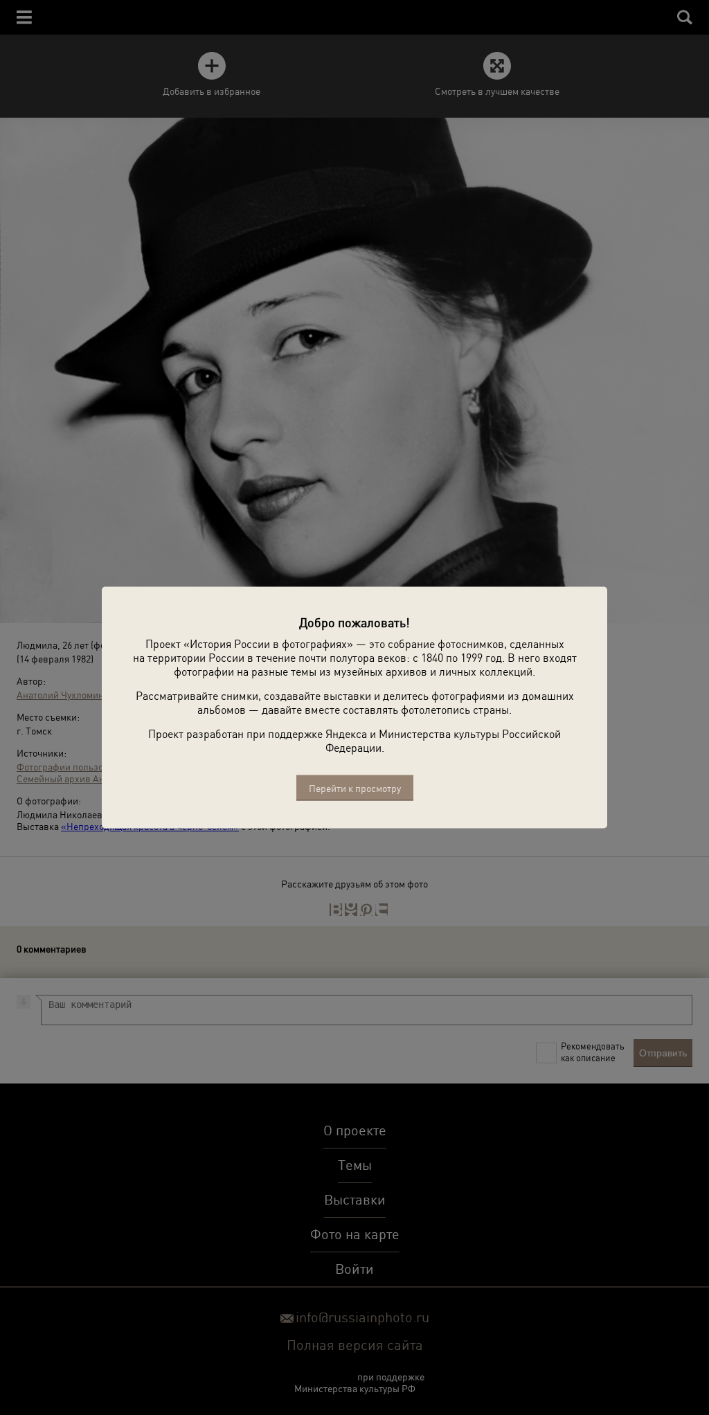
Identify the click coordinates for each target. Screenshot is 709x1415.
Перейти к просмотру (355, 788)
